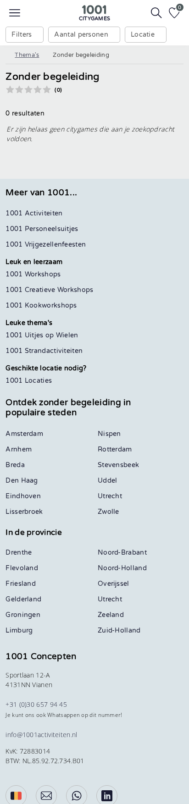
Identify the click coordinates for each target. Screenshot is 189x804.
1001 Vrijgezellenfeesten (46, 244)
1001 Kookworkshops (41, 305)
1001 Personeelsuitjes (42, 229)
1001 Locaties (29, 381)
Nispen (109, 434)
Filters (21, 35)
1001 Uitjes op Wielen (42, 335)
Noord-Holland (122, 568)
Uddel (107, 481)
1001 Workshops (33, 274)
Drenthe (19, 552)
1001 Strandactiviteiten (44, 351)
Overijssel (113, 584)
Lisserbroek (24, 512)
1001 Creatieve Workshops (49, 290)
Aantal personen (81, 35)
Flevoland (22, 568)
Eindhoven (23, 496)
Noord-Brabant (122, 552)
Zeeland (111, 615)
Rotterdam (115, 449)
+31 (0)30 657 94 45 (36, 704)
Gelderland (23, 599)
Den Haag (22, 481)
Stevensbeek (118, 465)
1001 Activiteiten (34, 213)
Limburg (19, 630)
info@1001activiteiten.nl (41, 734)
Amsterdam (24, 434)
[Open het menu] (14, 12)
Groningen (23, 615)
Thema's (27, 55)
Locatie (143, 35)
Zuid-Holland (119, 630)
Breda (15, 465)
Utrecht (110, 496)
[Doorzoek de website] (156, 12)
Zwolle (108, 512)
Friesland (21, 584)
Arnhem (19, 449)
